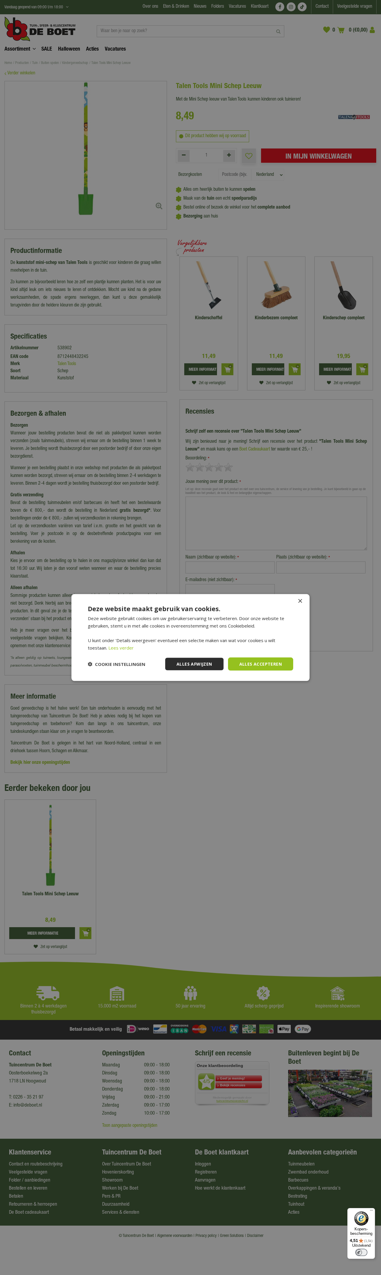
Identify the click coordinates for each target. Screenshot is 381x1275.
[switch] (361, 1252)
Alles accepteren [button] (260, 664)
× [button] (300, 601)
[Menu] (371, 1211)
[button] (116, 664)
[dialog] (190, 637)
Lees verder (121, 647)
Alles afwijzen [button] (194, 664)
